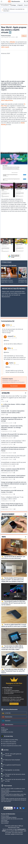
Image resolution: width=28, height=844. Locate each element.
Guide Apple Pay (5, 792)
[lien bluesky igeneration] (23, 808)
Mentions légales (5, 816)
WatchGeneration (9, 724)
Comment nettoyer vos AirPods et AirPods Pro (12, 791)
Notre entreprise (5, 821)
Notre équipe (4, 820)
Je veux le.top (4, 729)
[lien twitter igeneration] (20, 808)
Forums (3, 727)
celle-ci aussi (5, 47)
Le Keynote (3, 730)
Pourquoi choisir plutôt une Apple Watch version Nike (13, 794)
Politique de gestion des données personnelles (12, 818)
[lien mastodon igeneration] (14, 808)
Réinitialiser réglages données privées (14, 834)
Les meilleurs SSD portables (9, 741)
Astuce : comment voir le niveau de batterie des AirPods (12, 796)
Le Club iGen (8, 713)
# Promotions (5, 5)
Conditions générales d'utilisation (9, 817)
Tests (4, 537)
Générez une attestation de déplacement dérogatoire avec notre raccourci (13, 800)
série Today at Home (7, 100)
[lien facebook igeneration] (17, 808)
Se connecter (14, 386)
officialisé (12, 42)
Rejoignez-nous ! (14, 703)
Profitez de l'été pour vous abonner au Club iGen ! (13, 10)
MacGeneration (8, 716)
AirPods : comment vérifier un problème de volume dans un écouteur (13, 789)
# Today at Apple (6, 262)
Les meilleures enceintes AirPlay (10, 739)
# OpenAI (20, 5)
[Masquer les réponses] (2, 355)
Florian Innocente (6, 35)
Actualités (6, 393)
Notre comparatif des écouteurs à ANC (12, 745)
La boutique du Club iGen (7, 732)
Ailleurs (24, 36)
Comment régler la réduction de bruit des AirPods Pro (13, 798)
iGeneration (7, 720)
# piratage (13, 5)
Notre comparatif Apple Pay (9, 743)
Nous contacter (4, 823)
